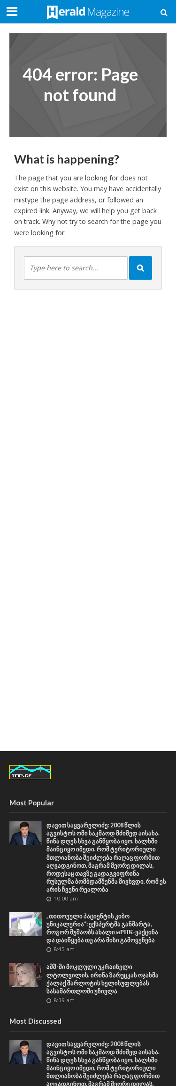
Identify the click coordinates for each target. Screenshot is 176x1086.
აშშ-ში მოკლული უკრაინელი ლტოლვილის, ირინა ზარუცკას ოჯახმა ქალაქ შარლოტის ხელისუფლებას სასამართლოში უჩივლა (102, 978)
